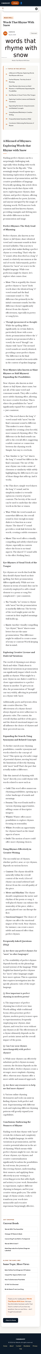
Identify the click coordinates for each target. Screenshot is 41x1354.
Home (5, 1346)
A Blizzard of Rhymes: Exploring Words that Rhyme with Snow (21, 74)
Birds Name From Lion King (14, 1289)
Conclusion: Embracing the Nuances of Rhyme (21, 124)
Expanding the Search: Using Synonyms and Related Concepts (21, 107)
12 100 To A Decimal (11, 1284)
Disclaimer (27, 1346)
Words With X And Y (11, 1244)
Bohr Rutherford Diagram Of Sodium (17, 1270)
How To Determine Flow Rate (15, 1280)
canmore (5, 3)
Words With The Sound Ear (14, 1229)
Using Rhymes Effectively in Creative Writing (20, 113)
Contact (18, 1346)
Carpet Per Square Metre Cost (15, 1275)
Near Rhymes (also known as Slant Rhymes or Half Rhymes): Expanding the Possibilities (22, 88)
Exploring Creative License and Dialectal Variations (22, 100)
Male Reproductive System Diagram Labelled (17, 1249)
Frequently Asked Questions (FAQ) (20, 119)
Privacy (35, 1346)
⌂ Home (15, 3)
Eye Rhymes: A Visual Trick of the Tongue (22, 95)
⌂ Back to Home (10, 1320)
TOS (20, 1349)
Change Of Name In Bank (13, 1234)
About (11, 1346)
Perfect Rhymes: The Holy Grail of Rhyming (20, 81)
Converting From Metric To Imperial (17, 1239)
